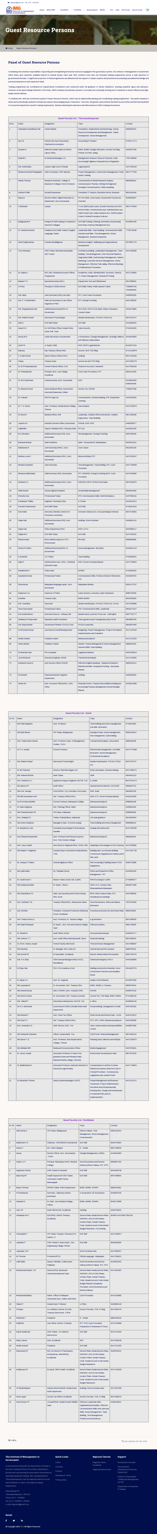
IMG (22, 1527)
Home (10, 48)
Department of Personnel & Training (128, 1488)
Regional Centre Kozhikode (99, 1463)
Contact (58, 1471)
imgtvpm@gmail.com (17, 2)
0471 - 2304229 (33, 2)
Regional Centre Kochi (102, 1469)
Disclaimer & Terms (63, 1475)
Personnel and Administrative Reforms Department (127, 1469)
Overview (59, 1467)
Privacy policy (60, 1480)
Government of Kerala (126, 1462)
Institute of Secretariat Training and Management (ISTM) (128, 1479)
